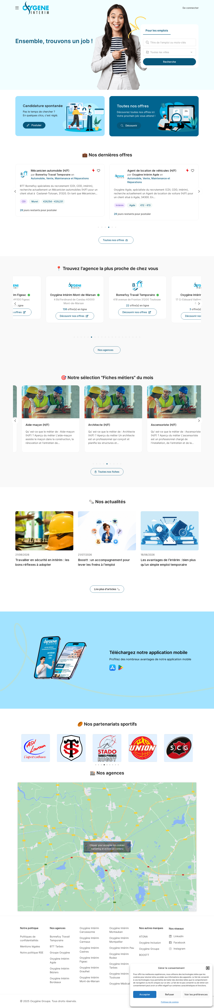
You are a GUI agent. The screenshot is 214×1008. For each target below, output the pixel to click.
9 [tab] (101, 337)
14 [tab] (119, 337)
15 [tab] (122, 337)
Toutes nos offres (133, 106)
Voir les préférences (196, 994)
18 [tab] (132, 337)
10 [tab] (105, 337)
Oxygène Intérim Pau (170, 295)
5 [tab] (112, 227)
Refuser (169, 994)
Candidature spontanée (43, 106)
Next (199, 191)
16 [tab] (126, 337)
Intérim (25, 205)
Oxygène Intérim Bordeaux (105, 295)
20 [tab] (139, 337)
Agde (38, 205)
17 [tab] (129, 337)
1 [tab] (99, 227)
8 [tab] (98, 337)
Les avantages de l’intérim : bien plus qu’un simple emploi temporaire (168, 562)
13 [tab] (115, 337)
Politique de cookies (170, 1002)
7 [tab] (95, 337)
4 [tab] (108, 227)
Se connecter (191, 7)
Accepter (144, 994)
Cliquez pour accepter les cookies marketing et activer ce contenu (107, 847)
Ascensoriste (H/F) (97, 424)
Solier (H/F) (134, 170)
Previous (15, 191)
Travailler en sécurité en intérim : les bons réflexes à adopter (42, 562)
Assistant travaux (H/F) (162, 424)
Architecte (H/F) (33, 424)
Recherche (169, 61)
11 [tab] (108, 337)
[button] (207, 968)
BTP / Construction (138, 178)
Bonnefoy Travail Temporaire (149, 174)
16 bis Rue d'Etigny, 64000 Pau (169, 299)
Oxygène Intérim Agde (51, 174)
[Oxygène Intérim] (36, 7)
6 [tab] (115, 227)
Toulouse (134, 201)
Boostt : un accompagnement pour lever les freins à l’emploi (104, 562)
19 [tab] (136, 337)
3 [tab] (105, 227)
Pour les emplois (157, 30)
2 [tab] (101, 227)
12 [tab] (112, 337)
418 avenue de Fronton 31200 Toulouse (44, 299)
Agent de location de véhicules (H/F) (57, 170)
